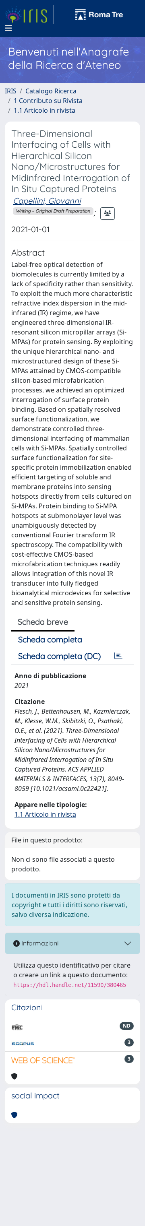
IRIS (11, 91)
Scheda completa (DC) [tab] (59, 656)
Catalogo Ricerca (51, 91)
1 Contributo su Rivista (48, 100)
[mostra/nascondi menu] (8, 28)
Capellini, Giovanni (47, 201)
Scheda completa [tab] (50, 639)
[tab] (118, 656)
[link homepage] (29, 14)
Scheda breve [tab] (43, 622)
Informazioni (39, 943)
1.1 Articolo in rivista (44, 110)
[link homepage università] (99, 14)
